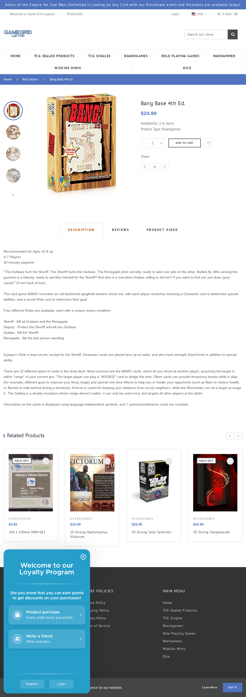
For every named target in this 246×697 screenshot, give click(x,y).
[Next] (126, 145)
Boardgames (173, 626)
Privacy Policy (94, 618)
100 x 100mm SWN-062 (27, 532)
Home (8, 79)
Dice (166, 656)
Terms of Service (96, 626)
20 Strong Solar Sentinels (151, 532)
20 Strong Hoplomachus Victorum (89, 534)
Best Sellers (30, 79)
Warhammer (172, 641)
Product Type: (151, 129)
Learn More (209, 687)
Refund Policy (94, 602)
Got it (232, 687)
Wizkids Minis (174, 649)
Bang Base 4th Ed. (61, 79)
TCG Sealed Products (180, 610)
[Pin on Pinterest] (165, 167)
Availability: (150, 123)
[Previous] (36, 145)
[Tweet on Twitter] (155, 167)
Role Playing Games (179, 633)
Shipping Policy (96, 610)
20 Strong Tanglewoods (211, 532)
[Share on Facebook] (144, 167)
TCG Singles (173, 618)
